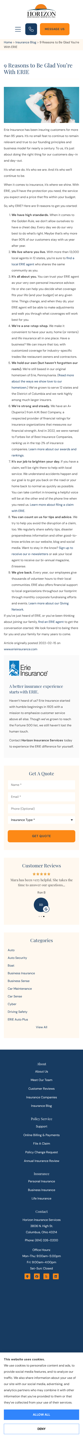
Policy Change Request (41, 1152)
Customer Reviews (41, 1089)
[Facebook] (37, 1276)
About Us (41, 1071)
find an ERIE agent (51, 622)
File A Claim (41, 1143)
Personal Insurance (41, 1181)
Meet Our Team (41, 1080)
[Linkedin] (56, 1276)
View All (41, 1027)
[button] (18, 29)
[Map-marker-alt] (27, 1276)
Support (41, 1126)
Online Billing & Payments (41, 1135)
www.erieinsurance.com (20, 649)
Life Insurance (41, 1198)
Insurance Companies (41, 1097)
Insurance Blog (25, 42)
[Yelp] (46, 1276)
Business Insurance (41, 1190)
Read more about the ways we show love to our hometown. (43, 381)
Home (8, 42)
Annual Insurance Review (41, 1161)
